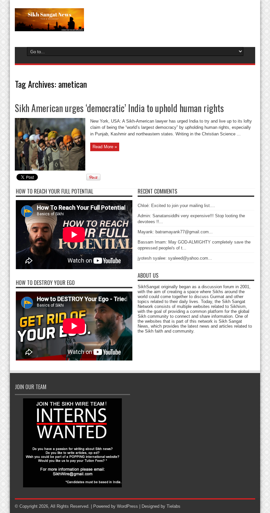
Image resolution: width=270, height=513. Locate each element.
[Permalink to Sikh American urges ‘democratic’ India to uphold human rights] (50, 169)
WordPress (127, 506)
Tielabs (173, 506)
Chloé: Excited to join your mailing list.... (176, 205)
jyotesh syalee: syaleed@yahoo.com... (175, 258)
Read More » (105, 146)
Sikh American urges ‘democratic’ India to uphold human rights (119, 108)
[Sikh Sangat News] (49, 26)
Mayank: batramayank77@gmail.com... (175, 231)
